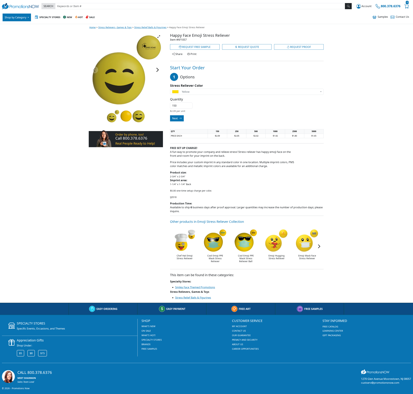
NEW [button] (69, 17)
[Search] (348, 6)
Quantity (176, 99)
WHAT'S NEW (148, 326)
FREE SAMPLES (313, 309)
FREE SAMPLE (196, 47)
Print (193, 54)
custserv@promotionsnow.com (380, 382)
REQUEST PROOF (300, 47)
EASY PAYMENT (175, 309)
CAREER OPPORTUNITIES (245, 348)
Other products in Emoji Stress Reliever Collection (207, 221)
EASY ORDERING (106, 309)
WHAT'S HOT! (148, 335)
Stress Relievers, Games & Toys (115, 27)
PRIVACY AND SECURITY (244, 339)
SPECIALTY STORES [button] (49, 17)
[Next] (157, 69)
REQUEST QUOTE (248, 47)
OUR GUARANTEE (241, 335)
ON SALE (146, 330)
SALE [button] (92, 17)
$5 (20, 353)
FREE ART (245, 309)
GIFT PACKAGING (331, 335)
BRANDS (146, 344)
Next (175, 118)
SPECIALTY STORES (151, 339)
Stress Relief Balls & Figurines (150, 27)
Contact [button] (402, 17)
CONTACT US (239, 330)
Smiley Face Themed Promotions (195, 287)
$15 (42, 353)
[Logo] (20, 6)
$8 (31, 353)
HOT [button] (80, 17)
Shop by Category (16, 17)
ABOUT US (237, 344)
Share (178, 54)
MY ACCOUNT (239, 326)
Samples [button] (383, 17)
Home (92, 27)
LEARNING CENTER (332, 330)
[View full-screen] (159, 37)
